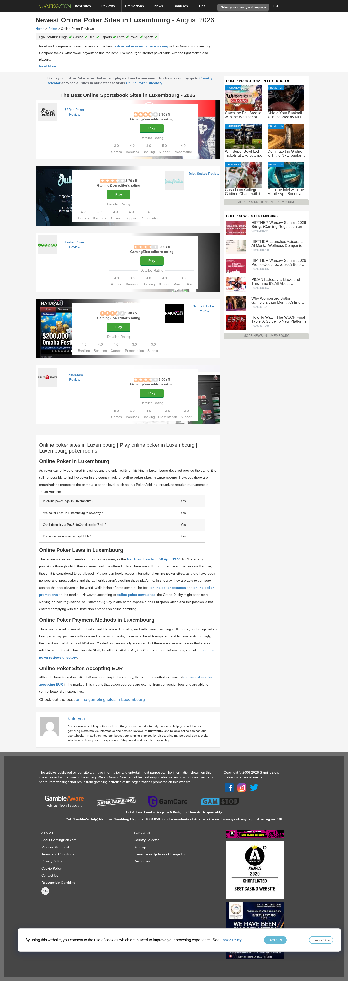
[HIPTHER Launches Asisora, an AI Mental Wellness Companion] (236, 246)
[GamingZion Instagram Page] (241, 787)
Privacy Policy (51, 861)
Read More (47, 66)
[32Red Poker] (47, 112)
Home (40, 29)
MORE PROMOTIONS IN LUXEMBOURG (266, 202)
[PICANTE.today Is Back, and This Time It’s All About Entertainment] (236, 284)
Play (151, 128)
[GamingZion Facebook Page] (229, 787)
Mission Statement (55, 847)
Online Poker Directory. (144, 83)
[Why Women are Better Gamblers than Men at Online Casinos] (236, 303)
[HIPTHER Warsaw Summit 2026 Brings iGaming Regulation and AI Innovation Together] (236, 227)
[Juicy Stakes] (174, 180)
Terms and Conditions (57, 854)
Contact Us (49, 875)
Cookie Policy (51, 868)
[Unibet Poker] (47, 244)
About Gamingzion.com (58, 840)
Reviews (108, 6)
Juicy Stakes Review (203, 173)
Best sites (83, 6)
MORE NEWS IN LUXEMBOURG (266, 336)
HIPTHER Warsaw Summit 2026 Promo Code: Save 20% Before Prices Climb (278, 263)
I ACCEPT (275, 940)
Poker (52, 29)
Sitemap (140, 847)
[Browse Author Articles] (52, 726)
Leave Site (321, 940)
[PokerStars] (47, 377)
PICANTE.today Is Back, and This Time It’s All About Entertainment (275, 281)
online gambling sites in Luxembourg (110, 699)
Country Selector (146, 840)
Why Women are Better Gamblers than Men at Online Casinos (275, 300)
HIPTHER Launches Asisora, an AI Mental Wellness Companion (278, 244)
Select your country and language (243, 7)
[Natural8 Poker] (174, 313)
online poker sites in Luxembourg (141, 46)
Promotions (135, 6)
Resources (142, 861)
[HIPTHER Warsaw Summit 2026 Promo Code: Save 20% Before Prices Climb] (236, 265)
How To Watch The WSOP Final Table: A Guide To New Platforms (278, 319)
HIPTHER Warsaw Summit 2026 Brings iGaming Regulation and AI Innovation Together (278, 225)
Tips (201, 6)
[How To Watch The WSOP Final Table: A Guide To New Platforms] (236, 322)
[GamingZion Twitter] (254, 787)
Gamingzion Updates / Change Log (160, 854)
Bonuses (181, 6)
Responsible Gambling (58, 882)
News (159, 6)
